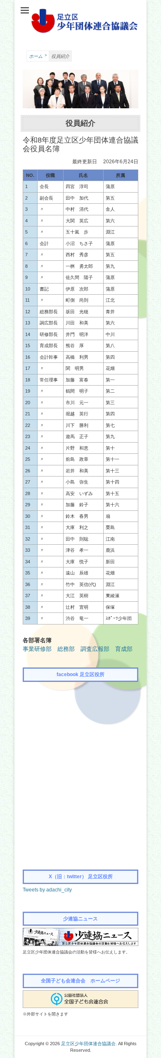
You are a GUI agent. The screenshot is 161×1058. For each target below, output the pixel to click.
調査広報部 (94, 649)
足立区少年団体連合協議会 (88, 1043)
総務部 (66, 649)
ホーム (38, 56)
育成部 (124, 649)
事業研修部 (37, 649)
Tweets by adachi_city (47, 890)
